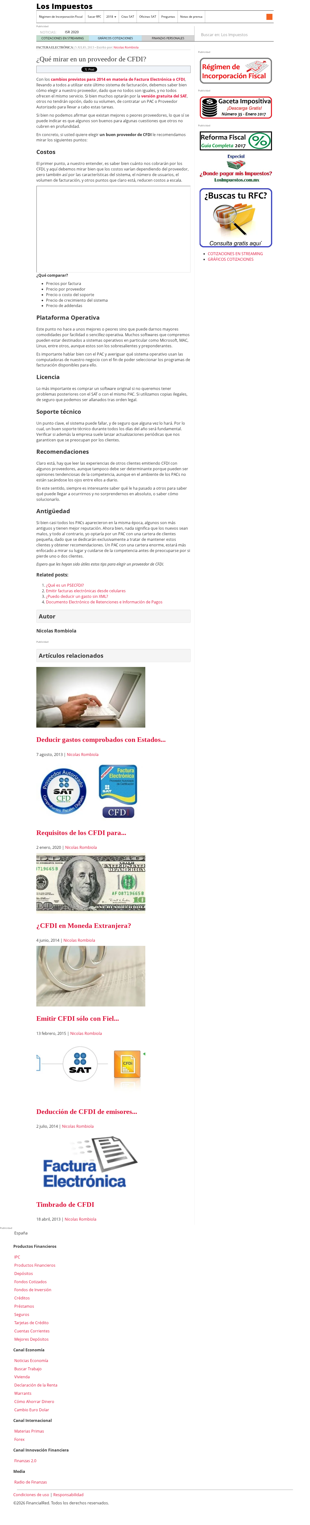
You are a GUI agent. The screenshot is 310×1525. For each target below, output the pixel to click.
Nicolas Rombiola (126, 47)
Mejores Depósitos (31, 1339)
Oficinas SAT (147, 17)
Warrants (22, 1393)
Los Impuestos (64, 6)
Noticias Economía (30, 1360)
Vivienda (21, 1376)
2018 (110, 17)
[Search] (267, 35)
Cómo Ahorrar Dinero (33, 1401)
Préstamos (23, 1306)
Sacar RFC (94, 17)
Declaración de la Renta (35, 1385)
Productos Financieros (34, 1265)
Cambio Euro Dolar (31, 1409)
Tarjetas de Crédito (31, 1322)
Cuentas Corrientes (31, 1331)
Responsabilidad (68, 1494)
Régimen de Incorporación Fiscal (61, 17)
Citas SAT (127, 17)
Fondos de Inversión (32, 1289)
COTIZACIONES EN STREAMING (62, 38)
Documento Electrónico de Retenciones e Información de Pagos (104, 602)
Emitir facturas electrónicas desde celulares (86, 590)
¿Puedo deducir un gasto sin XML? (77, 596)
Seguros (21, 1314)
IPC (16, 1257)
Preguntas (168, 17)
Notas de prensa (191, 17)
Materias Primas (28, 1431)
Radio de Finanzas (30, 1482)
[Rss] (269, 17)
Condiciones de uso (31, 1494)
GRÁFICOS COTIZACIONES (115, 38)
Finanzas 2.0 (24, 1460)
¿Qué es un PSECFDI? (65, 585)
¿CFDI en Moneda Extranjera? (83, 925)
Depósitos (23, 1273)
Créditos (21, 1298)
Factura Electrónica (54, 47)
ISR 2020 (72, 32)
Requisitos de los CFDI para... (81, 832)
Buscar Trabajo (27, 1368)
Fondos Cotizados (30, 1281)
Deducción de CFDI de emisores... (86, 1111)
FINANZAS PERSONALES (168, 38)
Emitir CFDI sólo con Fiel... (77, 1018)
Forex (18, 1439)
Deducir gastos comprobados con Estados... (101, 739)
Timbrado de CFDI (65, 1204)
